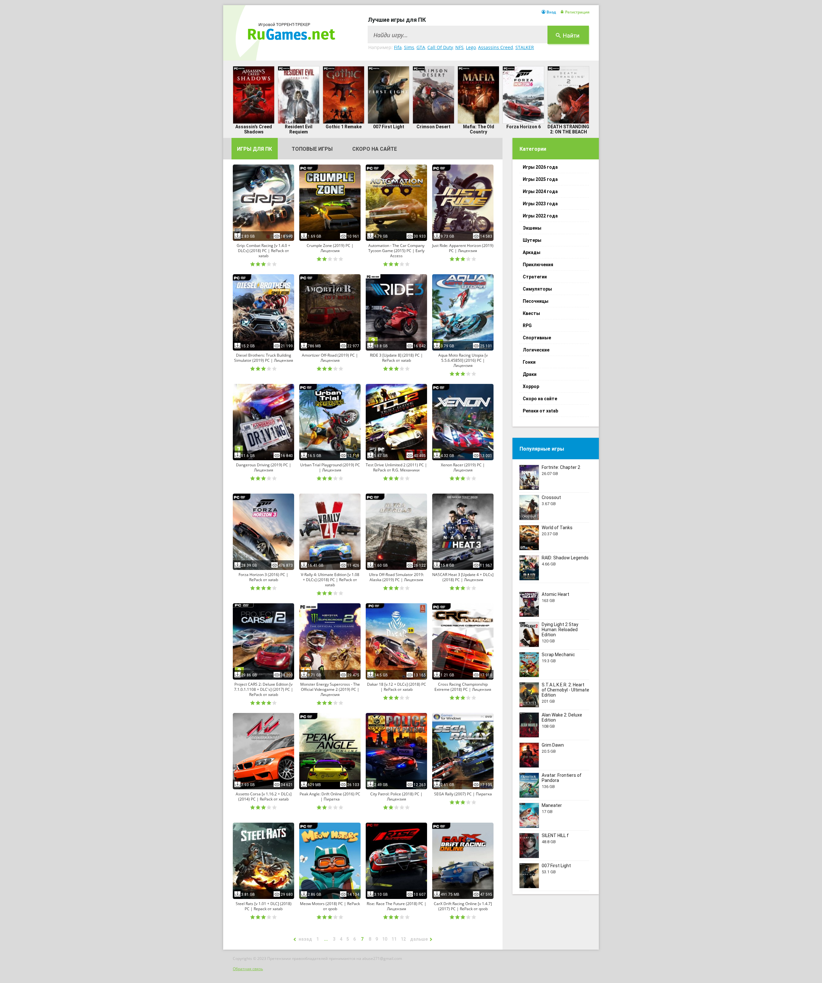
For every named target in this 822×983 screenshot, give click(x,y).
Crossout (551, 497)
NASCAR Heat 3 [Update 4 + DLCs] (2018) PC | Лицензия (463, 577)
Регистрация (577, 12)
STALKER (524, 47)
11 (394, 939)
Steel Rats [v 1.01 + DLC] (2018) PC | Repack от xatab (264, 906)
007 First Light (388, 126)
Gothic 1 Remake (344, 126)
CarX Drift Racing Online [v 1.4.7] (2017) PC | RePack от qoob (463, 906)
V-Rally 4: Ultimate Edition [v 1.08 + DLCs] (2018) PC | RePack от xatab (330, 580)
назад (305, 939)
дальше (419, 939)
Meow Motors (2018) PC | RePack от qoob (330, 906)
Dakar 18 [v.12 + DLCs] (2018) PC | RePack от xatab (396, 687)
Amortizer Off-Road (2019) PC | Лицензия (330, 358)
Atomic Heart (555, 594)
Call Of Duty (440, 47)
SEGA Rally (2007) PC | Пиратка (463, 794)
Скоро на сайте (374, 149)
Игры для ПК (254, 149)
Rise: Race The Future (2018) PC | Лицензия (396, 906)
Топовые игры (312, 149)
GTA (420, 47)
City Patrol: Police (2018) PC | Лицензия (396, 797)
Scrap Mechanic (558, 654)
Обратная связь (248, 968)
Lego (471, 47)
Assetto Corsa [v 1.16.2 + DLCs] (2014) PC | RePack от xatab (264, 797)
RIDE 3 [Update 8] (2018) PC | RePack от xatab (396, 358)
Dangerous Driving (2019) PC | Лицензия (263, 467)
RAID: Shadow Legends (565, 557)
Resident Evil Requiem (298, 129)
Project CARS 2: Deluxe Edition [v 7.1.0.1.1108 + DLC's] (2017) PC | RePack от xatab (263, 689)
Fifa (398, 47)
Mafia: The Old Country (478, 129)
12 (403, 939)
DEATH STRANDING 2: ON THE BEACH (568, 129)
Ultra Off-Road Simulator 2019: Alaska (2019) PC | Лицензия (396, 577)
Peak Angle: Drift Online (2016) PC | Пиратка (330, 797)
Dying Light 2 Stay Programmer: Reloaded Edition (560, 629)
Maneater (552, 805)
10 (384, 939)
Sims (409, 47)
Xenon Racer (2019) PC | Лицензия (463, 467)
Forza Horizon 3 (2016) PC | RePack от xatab (263, 577)
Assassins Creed (495, 47)
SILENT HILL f (555, 835)
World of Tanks (557, 527)
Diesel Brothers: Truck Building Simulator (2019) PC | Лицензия (263, 358)
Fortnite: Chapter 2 (561, 467)
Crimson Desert (433, 126)
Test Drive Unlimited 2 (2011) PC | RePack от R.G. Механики (396, 467)
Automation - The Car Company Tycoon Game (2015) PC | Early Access (396, 250)
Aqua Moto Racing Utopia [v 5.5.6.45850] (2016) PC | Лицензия (463, 360)
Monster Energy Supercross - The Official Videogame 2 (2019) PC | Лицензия (330, 689)
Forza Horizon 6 (523, 126)
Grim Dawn (553, 745)
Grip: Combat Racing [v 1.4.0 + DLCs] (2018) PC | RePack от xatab (263, 250)
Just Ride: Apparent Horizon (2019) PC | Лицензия (463, 248)
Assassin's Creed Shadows (253, 129)
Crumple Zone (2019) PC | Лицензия (330, 248)
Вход (551, 12)
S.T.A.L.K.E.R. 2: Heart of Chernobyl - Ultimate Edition (565, 690)
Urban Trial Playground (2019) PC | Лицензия (330, 467)
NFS (459, 47)
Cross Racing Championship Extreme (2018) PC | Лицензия (462, 687)
